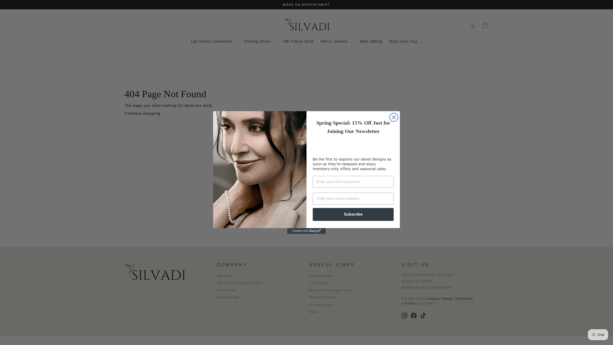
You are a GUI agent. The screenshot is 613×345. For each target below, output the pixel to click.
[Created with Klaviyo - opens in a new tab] (306, 231)
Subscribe (353, 214)
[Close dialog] (394, 117)
